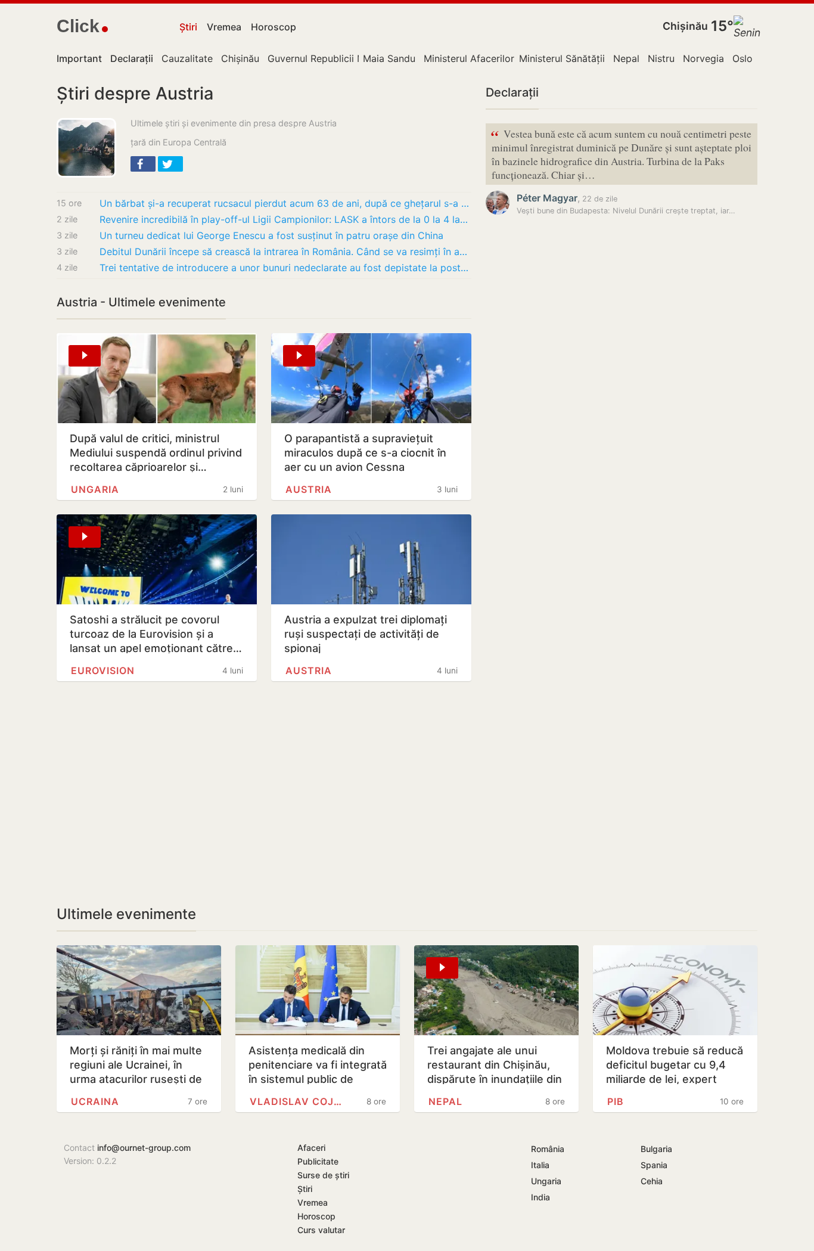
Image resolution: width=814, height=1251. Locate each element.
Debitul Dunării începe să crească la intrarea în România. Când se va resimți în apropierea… (285, 251)
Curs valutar (321, 1230)
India (540, 1197)
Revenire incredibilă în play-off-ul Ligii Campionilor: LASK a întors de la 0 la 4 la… (284, 219)
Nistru (661, 58)
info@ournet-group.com (144, 1148)
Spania (654, 1165)
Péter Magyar (547, 198)
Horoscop (273, 27)
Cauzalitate (187, 58)
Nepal (626, 58)
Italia (540, 1165)
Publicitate (317, 1161)
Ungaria (95, 489)
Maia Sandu (389, 58)
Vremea (224, 27)
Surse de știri (323, 1175)
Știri (188, 27)
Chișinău (685, 26)
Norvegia (703, 58)
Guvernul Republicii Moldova (332, 58)
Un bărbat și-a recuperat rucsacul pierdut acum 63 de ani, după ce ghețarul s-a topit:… (285, 203)
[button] (143, 164)
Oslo (742, 58)
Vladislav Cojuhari (297, 1101)
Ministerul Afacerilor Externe (488, 58)
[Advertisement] (264, 793)
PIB (615, 1101)
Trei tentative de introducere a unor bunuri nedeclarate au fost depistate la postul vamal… (285, 268)
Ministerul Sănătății (562, 58)
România (547, 1149)
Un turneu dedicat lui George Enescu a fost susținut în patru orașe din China (271, 235)
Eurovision (103, 670)
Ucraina (95, 1101)
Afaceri (311, 1148)
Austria (308, 489)
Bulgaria (656, 1149)
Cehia (652, 1181)
